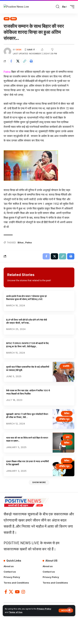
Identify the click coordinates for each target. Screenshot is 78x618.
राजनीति (66, 366)
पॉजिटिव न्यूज (64, 419)
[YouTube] (17, 591)
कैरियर (66, 413)
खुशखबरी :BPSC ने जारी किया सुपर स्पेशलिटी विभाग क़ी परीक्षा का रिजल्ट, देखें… (27, 415)
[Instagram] (23, 591)
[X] (11, 591)
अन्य (6, 18)
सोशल (13, 18)
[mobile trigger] (71, 6)
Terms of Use (15, 612)
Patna (28, 242)
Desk (19, 49)
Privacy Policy (44, 609)
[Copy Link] (24, 61)
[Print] (31, 61)
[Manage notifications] (69, 610)
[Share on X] (18, 61)
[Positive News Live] (16, 7)
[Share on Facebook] (11, 61)
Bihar (21, 242)
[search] (57, 7)
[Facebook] (6, 591)
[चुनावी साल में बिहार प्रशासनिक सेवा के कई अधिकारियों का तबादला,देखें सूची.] (63, 372)
